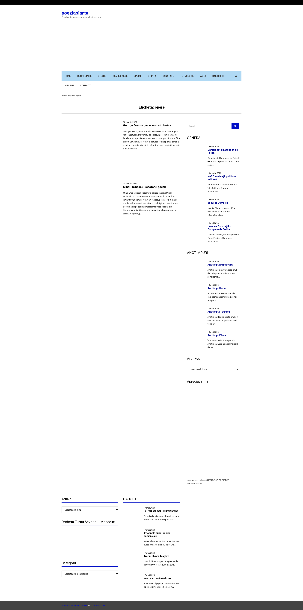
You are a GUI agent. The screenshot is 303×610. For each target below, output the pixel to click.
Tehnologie (187, 76)
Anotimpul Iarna (217, 288)
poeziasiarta (75, 13)
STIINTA (152, 76)
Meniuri (69, 85)
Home (68, 76)
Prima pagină (68, 95)
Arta (203, 76)
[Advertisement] (151, 48)
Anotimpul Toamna (219, 311)
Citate (102, 76)
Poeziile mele (120, 76)
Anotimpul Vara (217, 335)
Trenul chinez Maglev (156, 556)
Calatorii (218, 76)
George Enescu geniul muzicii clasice (147, 125)
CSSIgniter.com (98, 605)
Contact (85, 85)
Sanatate (168, 76)
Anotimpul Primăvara (220, 264)
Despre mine (84, 76)
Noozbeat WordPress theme (75, 605)
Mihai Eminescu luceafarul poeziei (145, 187)
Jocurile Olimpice (218, 202)
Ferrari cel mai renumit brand (161, 510)
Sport (137, 76)
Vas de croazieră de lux (157, 578)
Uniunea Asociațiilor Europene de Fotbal (220, 228)
